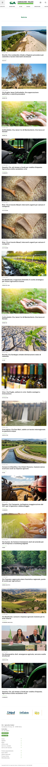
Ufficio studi (5, 744)
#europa (28, 6)
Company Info (5, 733)
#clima (20, 6)
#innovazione (37, 6)
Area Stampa (5, 735)
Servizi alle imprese (7, 747)
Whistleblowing (5, 758)
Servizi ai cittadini (6, 746)
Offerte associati (6, 754)
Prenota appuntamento (7, 751)
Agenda (4, 740)
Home (3, 739)
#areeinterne (12, 6)
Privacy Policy (5, 756)
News (3, 742)
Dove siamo (5, 752)
